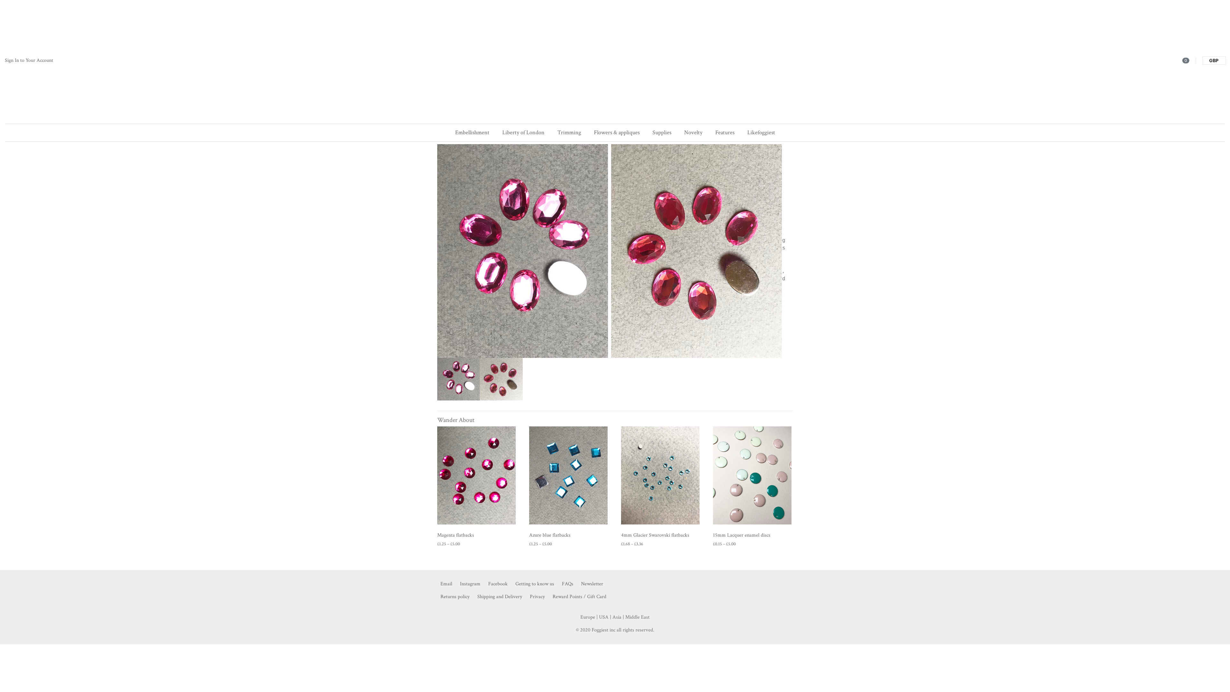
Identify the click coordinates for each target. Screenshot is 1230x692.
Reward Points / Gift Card (579, 596)
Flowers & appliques (617, 132)
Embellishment (472, 132)
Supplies (661, 132)
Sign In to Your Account (29, 60)
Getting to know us (534, 584)
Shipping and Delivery (499, 596)
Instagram (470, 584)
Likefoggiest (761, 132)
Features (724, 132)
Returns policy (455, 596)
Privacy (537, 596)
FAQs (567, 584)
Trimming (569, 132)
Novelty (693, 132)
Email (446, 584)
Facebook (498, 584)
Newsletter (592, 584)
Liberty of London (523, 132)
